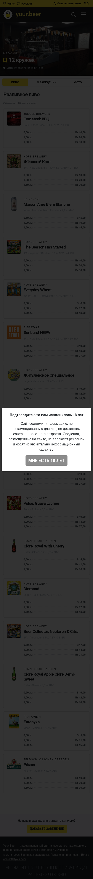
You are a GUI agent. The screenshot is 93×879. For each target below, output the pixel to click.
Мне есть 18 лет (46, 460)
